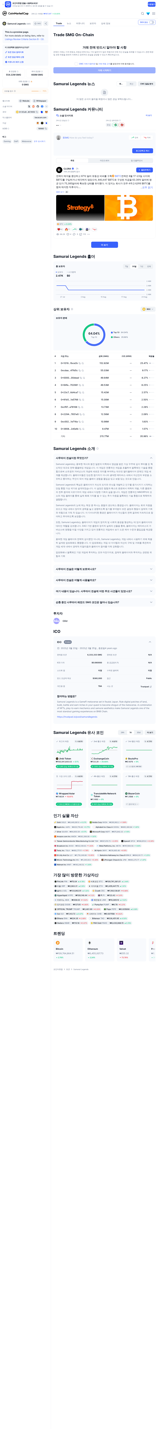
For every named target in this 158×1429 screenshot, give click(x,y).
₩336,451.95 (109, 918)
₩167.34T (48, 14)
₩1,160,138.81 (111, 891)
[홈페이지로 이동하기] (15, 13)
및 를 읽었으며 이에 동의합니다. (106, 64)
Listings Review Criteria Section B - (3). (24, 39)
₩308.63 (72, 900)
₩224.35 (71, 918)
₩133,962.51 (73, 891)
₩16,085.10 (110, 900)
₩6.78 (110, 904)
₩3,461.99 (78, 909)
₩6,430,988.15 (112, 923)
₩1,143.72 (70, 914)
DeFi (16, 141)
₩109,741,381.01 (110, 881)
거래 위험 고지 (104, 64)
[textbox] (95, 141)
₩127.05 (72, 904)
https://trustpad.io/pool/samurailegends (77, 716)
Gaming (7, 141)
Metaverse (26, 141)
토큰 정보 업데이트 (16, 52)
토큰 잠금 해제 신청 (16, 57)
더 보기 (149, 115)
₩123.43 (112, 895)
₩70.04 (71, 881)
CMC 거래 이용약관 (87, 64)
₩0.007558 (106, 914)
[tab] (122, 84)
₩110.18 (72, 923)
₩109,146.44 (75, 895)
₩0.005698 (121, 909)
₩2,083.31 (71, 886)
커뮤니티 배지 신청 (16, 62)
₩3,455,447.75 (108, 886)
